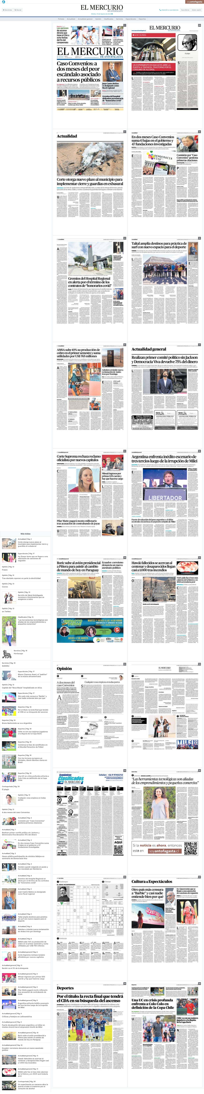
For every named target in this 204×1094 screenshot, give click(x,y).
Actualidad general (85, 19)
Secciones (8, 10)
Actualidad (71, 19)
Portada (61, 19)
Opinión (98, 19)
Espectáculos (131, 19)
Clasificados (108, 19)
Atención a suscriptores (169, 10)
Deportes (142, 19)
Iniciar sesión (196, 10)
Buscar (18, 10)
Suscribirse (185, 10)
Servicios (119, 19)
